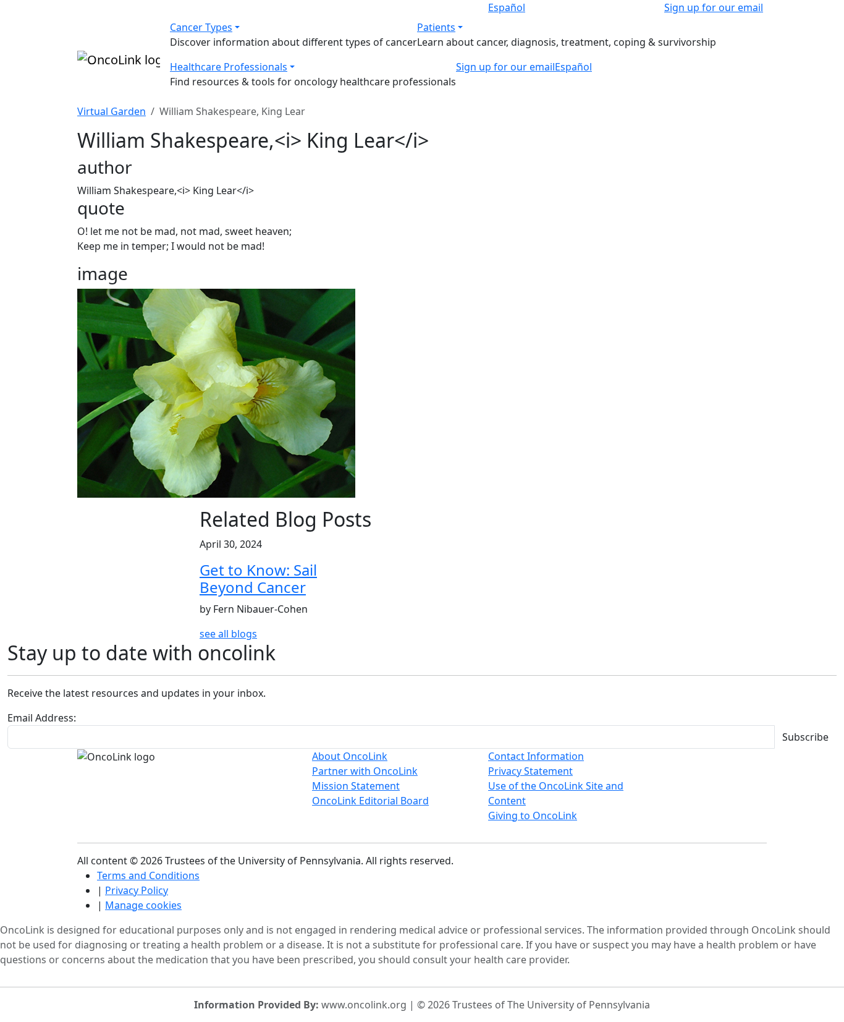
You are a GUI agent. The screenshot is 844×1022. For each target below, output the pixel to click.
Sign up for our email (713, 7)
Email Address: (41, 718)
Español (506, 7)
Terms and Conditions (148, 875)
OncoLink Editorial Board (370, 800)
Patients (436, 27)
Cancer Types (201, 27)
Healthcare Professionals (228, 67)
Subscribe (805, 737)
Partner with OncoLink (365, 771)
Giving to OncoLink (532, 815)
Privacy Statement (530, 771)
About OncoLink (349, 756)
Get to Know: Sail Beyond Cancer (258, 579)
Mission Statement (356, 786)
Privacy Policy (136, 890)
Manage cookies (143, 905)
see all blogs (228, 634)
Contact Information (536, 756)
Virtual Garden (111, 111)
